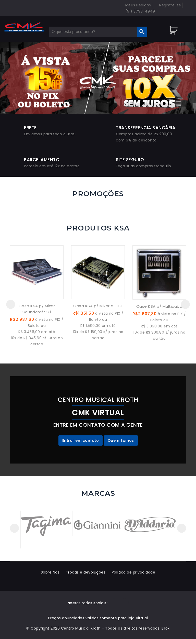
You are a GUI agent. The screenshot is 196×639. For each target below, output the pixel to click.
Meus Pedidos (137, 5)
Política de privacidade (133, 572)
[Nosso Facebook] (113, 602)
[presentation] (10, 304)
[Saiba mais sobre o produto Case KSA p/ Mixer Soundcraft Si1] (36, 271)
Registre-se (169, 5)
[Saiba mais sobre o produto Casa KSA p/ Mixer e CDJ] (98, 271)
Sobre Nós (50, 572)
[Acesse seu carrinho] (174, 28)
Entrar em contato (80, 440)
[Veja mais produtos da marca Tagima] (46, 523)
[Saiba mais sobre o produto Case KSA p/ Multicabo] (159, 272)
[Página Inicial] (24, 27)
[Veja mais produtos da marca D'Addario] (150, 523)
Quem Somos (121, 440)
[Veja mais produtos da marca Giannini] (98, 523)
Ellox (166, 628)
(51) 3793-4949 (139, 11)
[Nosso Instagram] (124, 602)
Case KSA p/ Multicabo (159, 306)
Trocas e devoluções (86, 572)
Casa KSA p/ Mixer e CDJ (98, 306)
